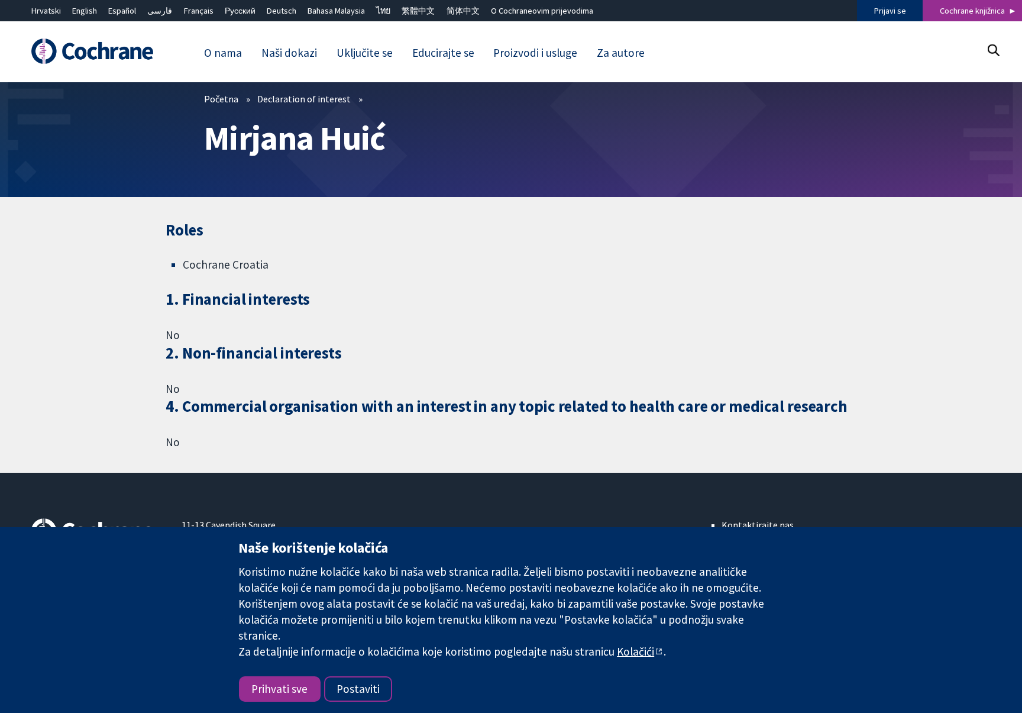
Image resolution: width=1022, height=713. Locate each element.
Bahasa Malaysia (336, 10)
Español (122, 10)
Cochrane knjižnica (972, 10)
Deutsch (281, 10)
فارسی (159, 10)
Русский (240, 10)
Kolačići (635, 651)
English (84, 10)
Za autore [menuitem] (621, 53)
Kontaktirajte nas (758, 525)
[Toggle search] (993, 50)
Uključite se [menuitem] (365, 53)
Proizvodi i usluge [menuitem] (535, 53)
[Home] (97, 51)
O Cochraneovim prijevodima (542, 10)
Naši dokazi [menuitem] (289, 53)
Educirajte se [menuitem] (443, 53)
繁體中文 (418, 10)
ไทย (383, 10)
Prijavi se (890, 10)
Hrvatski (46, 10)
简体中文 (463, 10)
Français (199, 10)
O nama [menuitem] (223, 53)
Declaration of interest (304, 99)
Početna (221, 99)
